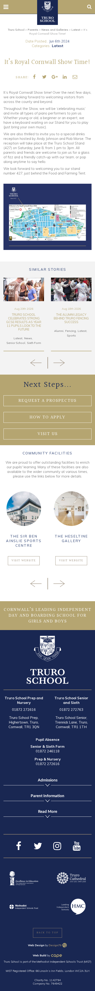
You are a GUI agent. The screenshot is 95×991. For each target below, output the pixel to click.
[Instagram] (57, 846)
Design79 (55, 945)
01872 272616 (24, 709)
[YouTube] (76, 846)
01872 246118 (47, 751)
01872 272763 (71, 709)
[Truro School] (47, 6)
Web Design (36, 945)
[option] (23, 314)
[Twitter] (38, 846)
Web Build (39, 955)
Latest (57, 46)
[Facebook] (18, 846)
